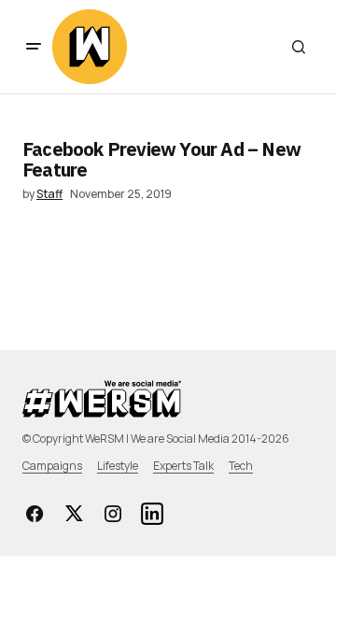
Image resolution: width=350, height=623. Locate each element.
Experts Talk (183, 466)
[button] (33, 46)
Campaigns (52, 466)
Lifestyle (117, 466)
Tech (241, 466)
